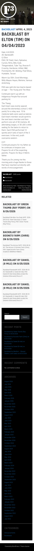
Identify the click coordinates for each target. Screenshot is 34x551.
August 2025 (8, 415)
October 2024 (9, 443)
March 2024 (8, 463)
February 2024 (9, 465)
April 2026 (7, 393)
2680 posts (17, 174)
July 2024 (7, 451)
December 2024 (9, 437)
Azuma (27, 546)
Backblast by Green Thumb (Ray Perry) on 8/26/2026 (16, 207)
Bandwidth (8, 181)
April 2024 (7, 460)
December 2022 (9, 505)
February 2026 (9, 398)
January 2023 (9, 502)
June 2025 (7, 421)
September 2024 (10, 446)
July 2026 (7, 384)
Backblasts (8, 177)
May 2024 (7, 457)
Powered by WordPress (12, 546)
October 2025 (9, 409)
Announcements (9, 533)
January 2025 (9, 435)
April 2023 (7, 494)
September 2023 (10, 479)
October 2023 (9, 477)
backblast (9, 29)
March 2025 (8, 429)
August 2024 (8, 449)
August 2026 (8, 381)
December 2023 (9, 471)
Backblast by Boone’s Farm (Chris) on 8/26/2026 (16, 235)
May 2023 (7, 491)
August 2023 (8, 482)
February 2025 (9, 432)
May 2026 (7, 390)
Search (6, 314)
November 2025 (9, 407)
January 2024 (9, 468)
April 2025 (7, 426)
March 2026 (8, 395)
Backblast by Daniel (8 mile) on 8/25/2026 (16, 261)
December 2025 (9, 404)
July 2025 (7, 418)
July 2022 (7, 519)
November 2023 (9, 474)
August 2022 (8, 516)
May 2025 (7, 423)
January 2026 (9, 401)
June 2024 (7, 454)
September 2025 (10, 412)
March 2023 (8, 496)
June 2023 (7, 488)
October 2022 (9, 510)
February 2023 (9, 499)
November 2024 (9, 440)
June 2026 (7, 387)
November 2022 (9, 508)
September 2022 (10, 513)
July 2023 (7, 485)
